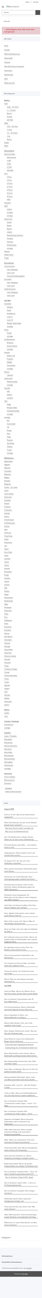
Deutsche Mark (9, 154)
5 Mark (9, 209)
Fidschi (6, 503)
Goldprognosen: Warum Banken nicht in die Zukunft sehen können (19, 854)
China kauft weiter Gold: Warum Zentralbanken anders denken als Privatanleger (21, 1149)
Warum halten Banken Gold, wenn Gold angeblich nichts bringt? (18, 1024)
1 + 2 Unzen (11, 110)
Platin (6, 146)
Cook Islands (8, 494)
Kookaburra (11, 313)
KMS (8, 199)
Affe (8, 391)
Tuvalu (9, 450)
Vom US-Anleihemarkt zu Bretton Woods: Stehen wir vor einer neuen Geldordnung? (19, 838)
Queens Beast (12, 346)
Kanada (7, 352)
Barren (9, 113)
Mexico (6, 372)
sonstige (10, 248)
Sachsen (10, 242)
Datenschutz (8, 75)
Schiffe (6, 713)
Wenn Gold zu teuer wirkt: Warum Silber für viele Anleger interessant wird (19, 922)
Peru (6, 617)
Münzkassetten (9, 759)
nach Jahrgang (12, 269)
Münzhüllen (8, 752)
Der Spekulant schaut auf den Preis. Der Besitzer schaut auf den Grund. (18, 948)
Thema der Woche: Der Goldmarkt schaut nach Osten (19, 972)
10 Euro (10, 183)
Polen (6, 623)
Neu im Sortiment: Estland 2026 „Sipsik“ (19, 1177)
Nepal (6, 594)
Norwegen (8, 607)
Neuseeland (8, 598)
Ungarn (7, 688)
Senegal (7, 646)
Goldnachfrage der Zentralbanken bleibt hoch (21, 1048)
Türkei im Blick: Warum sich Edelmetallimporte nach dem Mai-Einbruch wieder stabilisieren (20, 1094)
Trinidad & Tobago (10, 669)
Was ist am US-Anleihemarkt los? (17, 831)
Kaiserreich (8, 219)
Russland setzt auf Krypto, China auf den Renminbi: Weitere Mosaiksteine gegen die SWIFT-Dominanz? (19, 887)
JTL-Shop (25, 1274)
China (6, 330)
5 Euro (9, 180)
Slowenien (8, 653)
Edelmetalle (8, 58)
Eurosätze (7, 279)
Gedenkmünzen (10, 289)
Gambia (7, 513)
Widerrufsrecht (9, 83)
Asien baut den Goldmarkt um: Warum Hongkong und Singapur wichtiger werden (19, 1157)
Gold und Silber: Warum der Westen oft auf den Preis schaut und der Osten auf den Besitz (20, 992)
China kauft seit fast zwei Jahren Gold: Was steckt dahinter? (19, 1208)
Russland (7, 630)
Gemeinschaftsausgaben (16, 276)
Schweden (8, 640)
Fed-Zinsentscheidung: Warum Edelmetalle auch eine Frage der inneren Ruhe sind (19, 1008)
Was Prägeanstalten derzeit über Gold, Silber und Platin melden (20, 1062)
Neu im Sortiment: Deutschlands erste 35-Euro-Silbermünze (19, 1000)
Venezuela (8, 701)
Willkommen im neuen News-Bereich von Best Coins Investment (20, 1224)
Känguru (10, 307)
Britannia (10, 343)
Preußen (10, 238)
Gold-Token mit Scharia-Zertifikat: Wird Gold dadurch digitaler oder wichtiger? (20, 906)
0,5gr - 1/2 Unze (12, 107)
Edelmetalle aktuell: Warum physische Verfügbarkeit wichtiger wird (17, 1200)
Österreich (8, 611)
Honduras (7, 533)
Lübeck (9, 232)
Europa (9, 117)
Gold (6, 104)
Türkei (6, 679)
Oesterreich (8, 378)
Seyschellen (8, 649)
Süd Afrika (10, 443)
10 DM (9, 167)
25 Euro (10, 193)
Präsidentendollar (13, 411)
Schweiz (7, 643)
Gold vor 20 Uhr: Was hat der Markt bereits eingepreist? (19, 816)
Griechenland (9, 520)
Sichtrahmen (8, 765)
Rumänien (8, 627)
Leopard (10, 398)
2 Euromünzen (9, 266)
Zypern (6, 705)
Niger (6, 604)
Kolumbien (8, 572)
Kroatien (7, 578)
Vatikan (6, 698)
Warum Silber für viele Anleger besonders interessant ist (19, 980)
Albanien (7, 468)
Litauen (7, 585)
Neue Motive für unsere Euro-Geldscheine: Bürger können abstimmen (19, 1040)
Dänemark (8, 497)
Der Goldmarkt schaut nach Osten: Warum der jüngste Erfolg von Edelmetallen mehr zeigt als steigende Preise (20, 939)
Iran (5, 546)
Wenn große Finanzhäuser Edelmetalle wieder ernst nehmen (20, 870)
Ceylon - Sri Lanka (10, 487)
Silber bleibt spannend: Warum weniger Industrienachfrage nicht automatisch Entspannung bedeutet (18, 1132)
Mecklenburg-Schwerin (15, 235)
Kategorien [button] (6, 1238)
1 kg (8, 136)
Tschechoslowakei (10, 675)
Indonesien (8, 542)
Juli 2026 (7, 986)
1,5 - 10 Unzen (12, 133)
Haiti (5, 529)
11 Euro (9, 186)
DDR (6, 206)
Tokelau (9, 446)
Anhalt (9, 222)
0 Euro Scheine (9, 777)
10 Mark (10, 212)
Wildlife (9, 362)
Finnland (7, 507)
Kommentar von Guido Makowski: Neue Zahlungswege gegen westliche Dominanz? (19, 878)
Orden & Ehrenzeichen (13, 791)
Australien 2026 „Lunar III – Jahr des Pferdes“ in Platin (20, 1086)
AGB (6, 79)
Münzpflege (8, 762)
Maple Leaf (11, 356)
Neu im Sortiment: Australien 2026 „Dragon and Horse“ (19, 1192)
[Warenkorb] (38, 6)
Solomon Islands (10, 656)
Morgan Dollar (12, 407)
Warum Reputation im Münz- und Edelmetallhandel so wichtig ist (16, 1016)
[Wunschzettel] (34, 6)
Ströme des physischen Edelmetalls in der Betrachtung (19, 956)
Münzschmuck (9, 780)
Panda (9, 333)
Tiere (6, 716)
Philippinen (8, 620)
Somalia (7, 388)
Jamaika (7, 559)
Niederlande (8, 601)
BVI (8, 420)
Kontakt (35, 2)
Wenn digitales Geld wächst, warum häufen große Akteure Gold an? (19, 914)
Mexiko (6, 591)
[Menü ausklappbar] (3, 6)
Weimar (7, 251)
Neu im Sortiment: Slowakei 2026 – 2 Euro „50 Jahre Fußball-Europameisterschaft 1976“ (20, 1173)
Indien (6, 539)
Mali (5, 588)
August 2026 (9, 809)
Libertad (10, 375)
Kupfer (6, 142)
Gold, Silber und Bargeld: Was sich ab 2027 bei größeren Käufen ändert (21, 1070)
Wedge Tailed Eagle (14, 323)
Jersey (6, 565)
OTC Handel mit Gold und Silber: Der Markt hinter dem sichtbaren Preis (19, 964)
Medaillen (8, 788)
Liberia (6, 581)
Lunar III (10, 320)
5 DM (9, 164)
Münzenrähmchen (10, 746)
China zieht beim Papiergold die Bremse (19, 1044)
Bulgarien (7, 484)
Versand (7, 62)
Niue (8, 433)
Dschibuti (7, 500)
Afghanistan (8, 461)
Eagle (9, 404)
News (27, 2)
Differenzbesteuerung (12, 54)
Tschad (6, 672)
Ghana (6, 516)
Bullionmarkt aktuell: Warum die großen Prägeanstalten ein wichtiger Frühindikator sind (21, 1165)
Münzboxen (8, 742)
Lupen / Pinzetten (10, 736)
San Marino (8, 636)
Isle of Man (8, 552)
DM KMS (10, 170)
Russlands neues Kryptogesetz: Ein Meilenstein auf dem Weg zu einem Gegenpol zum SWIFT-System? (20, 897)
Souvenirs (7, 783)
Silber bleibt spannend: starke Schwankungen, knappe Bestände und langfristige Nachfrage (20, 1216)
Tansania (7, 662)
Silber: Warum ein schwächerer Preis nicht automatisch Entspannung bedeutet (19, 1141)
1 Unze (9, 129)
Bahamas (7, 474)
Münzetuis (8, 749)
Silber (6, 123)
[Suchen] (37, 12)
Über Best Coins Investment (14, 66)
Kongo (9, 430)
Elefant (9, 395)
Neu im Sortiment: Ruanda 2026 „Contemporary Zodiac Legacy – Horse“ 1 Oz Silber (20, 1103)
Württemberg (11, 245)
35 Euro (10, 196)
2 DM (9, 160)
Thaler (6, 258)
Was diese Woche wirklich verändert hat (19, 828)
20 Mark (10, 216)
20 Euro (10, 190)
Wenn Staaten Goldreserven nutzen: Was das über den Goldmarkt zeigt (20, 1032)
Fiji (8, 427)
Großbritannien (9, 339)
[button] (31, 6)
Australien (7, 304)
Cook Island (11, 424)
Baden (9, 225)
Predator (10, 359)
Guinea (6, 526)
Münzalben (8, 739)
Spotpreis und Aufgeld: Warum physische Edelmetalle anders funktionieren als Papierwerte (18, 1121)
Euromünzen (8, 724)
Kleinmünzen (11, 157)
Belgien (7, 477)
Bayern (9, 229)
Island (6, 549)
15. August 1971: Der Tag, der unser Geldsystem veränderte (17, 862)
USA (5, 401)
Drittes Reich (8, 255)
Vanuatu (7, 695)
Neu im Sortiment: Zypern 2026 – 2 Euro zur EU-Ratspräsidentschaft (20, 1184)
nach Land (10, 273)
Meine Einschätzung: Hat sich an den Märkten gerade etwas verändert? (20, 824)
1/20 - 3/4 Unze (12, 126)
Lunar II (9, 317)
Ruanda (10, 440)
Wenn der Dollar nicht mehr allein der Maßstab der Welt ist (20, 930)
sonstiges (7, 768)
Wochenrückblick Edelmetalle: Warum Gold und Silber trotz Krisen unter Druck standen (19, 1078)
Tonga (6, 666)
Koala (9, 310)
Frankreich (8, 510)
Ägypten (7, 464)
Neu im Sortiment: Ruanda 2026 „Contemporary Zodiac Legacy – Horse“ (18, 1112)
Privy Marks (11, 365)
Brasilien (7, 481)
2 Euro (9, 177)
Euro (6, 173)
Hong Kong (8, 536)
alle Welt (10, 120)
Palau (9, 437)
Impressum (8, 70)
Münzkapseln (9, 755)
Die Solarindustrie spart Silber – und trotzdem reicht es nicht (20, 846)
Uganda (7, 685)
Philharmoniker (12, 382)
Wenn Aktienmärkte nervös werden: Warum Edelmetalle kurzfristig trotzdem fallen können (20, 1054)
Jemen (6, 562)
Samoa (6, 633)
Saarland (7, 203)
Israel (6, 555)
